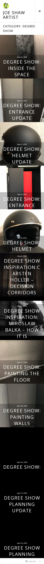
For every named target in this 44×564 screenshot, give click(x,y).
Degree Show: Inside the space (22, 68)
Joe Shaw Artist (14, 15)
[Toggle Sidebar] (39, 11)
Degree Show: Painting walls (22, 416)
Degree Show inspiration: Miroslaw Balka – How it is (22, 323)
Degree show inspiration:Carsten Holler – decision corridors (22, 277)
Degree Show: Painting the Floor (22, 373)
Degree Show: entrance (22, 202)
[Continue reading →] (22, 187)
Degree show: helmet (22, 245)
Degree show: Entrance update (22, 111)
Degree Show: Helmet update (22, 155)
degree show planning (22, 551)
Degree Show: (22, 467)
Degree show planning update (22, 504)
